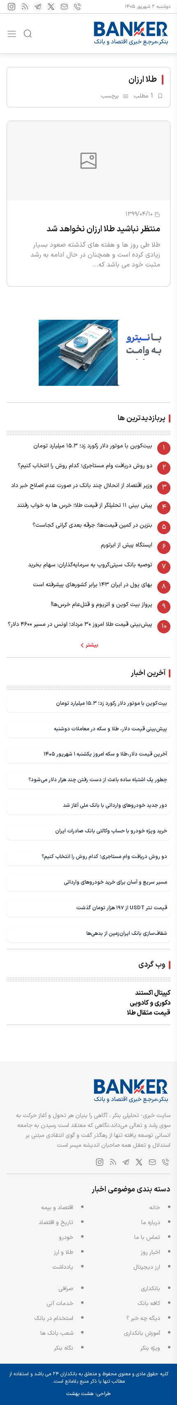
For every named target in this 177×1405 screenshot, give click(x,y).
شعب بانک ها (56, 1333)
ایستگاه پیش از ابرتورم (126, 545)
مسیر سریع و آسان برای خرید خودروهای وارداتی (115, 882)
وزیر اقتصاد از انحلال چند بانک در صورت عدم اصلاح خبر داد (81, 485)
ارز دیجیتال (146, 1267)
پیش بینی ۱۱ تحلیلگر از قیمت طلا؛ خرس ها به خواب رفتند (84, 505)
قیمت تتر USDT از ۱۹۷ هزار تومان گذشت (121, 908)
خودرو (66, 1237)
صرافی (65, 1288)
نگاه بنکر (63, 1348)
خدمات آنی (60, 1303)
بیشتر (92, 645)
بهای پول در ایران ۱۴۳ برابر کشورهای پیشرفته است (92, 584)
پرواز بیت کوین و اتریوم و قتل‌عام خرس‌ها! (101, 604)
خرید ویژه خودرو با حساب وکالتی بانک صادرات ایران (111, 831)
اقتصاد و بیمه (57, 1207)
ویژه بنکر (150, 1348)
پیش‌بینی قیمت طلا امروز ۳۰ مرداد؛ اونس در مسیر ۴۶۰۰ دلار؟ (80, 624)
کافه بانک (148, 1303)
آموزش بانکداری (142, 1333)
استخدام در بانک (53, 1318)
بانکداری (150, 1288)
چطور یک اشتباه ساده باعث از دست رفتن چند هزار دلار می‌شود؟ (97, 780)
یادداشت (62, 1267)
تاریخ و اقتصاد (56, 1222)
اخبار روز (150, 1252)
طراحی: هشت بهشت (88, 1394)
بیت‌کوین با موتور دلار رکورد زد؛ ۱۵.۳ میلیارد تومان (92, 446)
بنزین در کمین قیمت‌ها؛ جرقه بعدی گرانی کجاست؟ (92, 525)
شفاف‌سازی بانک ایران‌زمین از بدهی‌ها (126, 933)
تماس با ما (147, 1237)
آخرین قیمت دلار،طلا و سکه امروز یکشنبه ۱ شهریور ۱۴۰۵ (105, 754)
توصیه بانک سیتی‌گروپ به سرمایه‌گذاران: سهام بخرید (90, 565)
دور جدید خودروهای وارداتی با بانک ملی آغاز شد (115, 805)
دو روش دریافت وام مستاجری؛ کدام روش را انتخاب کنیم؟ (85, 465)
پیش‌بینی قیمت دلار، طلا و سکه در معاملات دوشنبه (110, 729)
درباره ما (150, 1222)
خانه (154, 1207)
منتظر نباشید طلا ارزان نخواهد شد (103, 229)
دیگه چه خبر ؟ (143, 1318)
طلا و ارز (63, 1252)
